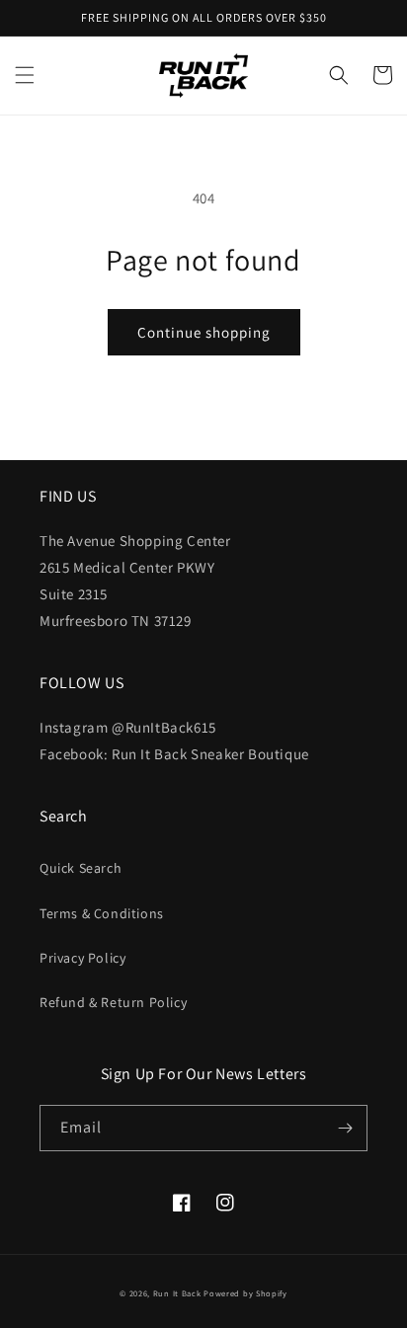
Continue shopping (204, 332)
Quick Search (81, 868)
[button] (24, 75)
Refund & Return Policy (113, 1002)
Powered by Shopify (245, 1293)
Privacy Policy (82, 958)
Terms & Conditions (102, 913)
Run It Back (177, 1293)
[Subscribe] (344, 1128)
